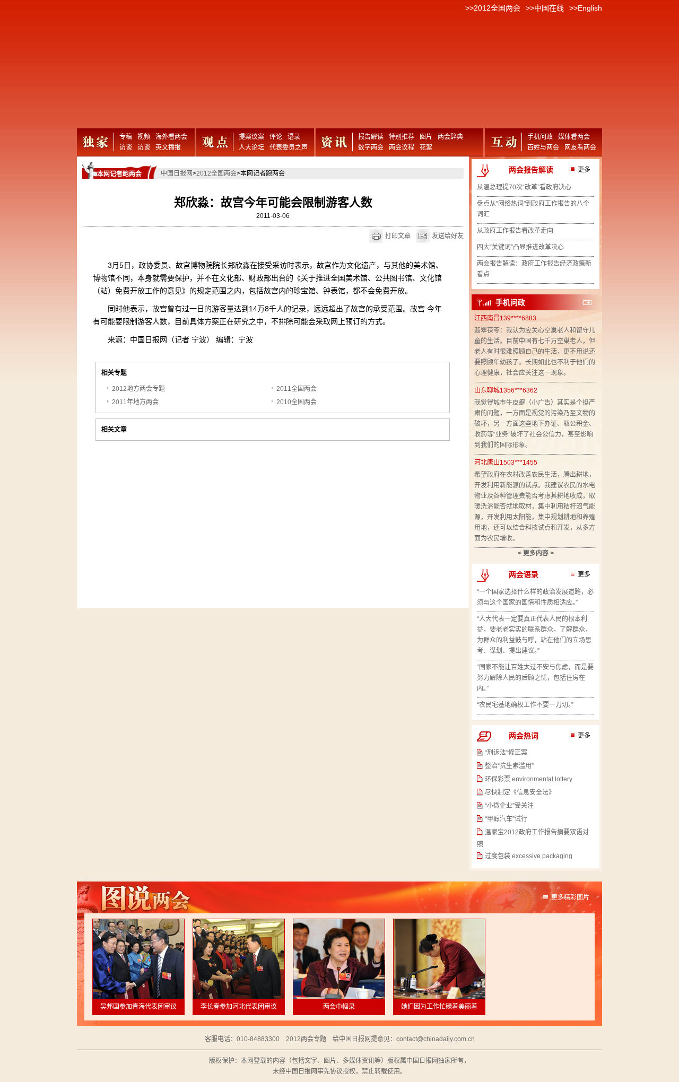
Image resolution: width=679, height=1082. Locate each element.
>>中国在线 (545, 8)
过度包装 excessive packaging (528, 856)
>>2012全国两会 (492, 8)
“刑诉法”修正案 (506, 752)
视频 (143, 137)
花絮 (426, 147)
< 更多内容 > (536, 553)
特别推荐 (401, 137)
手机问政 (540, 137)
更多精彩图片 (570, 897)
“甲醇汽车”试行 (506, 819)
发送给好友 (448, 236)
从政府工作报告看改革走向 (515, 230)
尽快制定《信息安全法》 (520, 792)
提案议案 (251, 137)
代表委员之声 (288, 147)
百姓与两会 (543, 147)
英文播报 (168, 147)
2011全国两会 (296, 388)
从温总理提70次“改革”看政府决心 (524, 187)
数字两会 (371, 147)
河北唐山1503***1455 (505, 462)
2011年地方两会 (135, 402)
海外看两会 (171, 137)
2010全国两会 (296, 402)
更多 (584, 169)
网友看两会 (580, 147)
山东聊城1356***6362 (505, 390)
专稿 (125, 137)
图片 (426, 137)
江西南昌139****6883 (505, 318)
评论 (275, 137)
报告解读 (371, 137)
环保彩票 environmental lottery (528, 779)
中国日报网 (177, 173)
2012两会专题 (306, 1039)
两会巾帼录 (339, 1006)
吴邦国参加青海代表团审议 (138, 1006)
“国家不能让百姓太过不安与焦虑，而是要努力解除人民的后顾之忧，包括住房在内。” (535, 678)
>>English (585, 8)
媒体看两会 (574, 137)
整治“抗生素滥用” (509, 766)
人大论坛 (251, 147)
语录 (294, 137)
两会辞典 (450, 137)
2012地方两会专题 (138, 388)
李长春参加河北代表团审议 (239, 1006)
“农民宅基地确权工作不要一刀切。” (525, 705)
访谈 (125, 147)
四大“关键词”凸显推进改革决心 (520, 247)
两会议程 (401, 147)
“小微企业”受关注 (509, 805)
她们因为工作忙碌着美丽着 (439, 1006)
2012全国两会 (216, 173)
